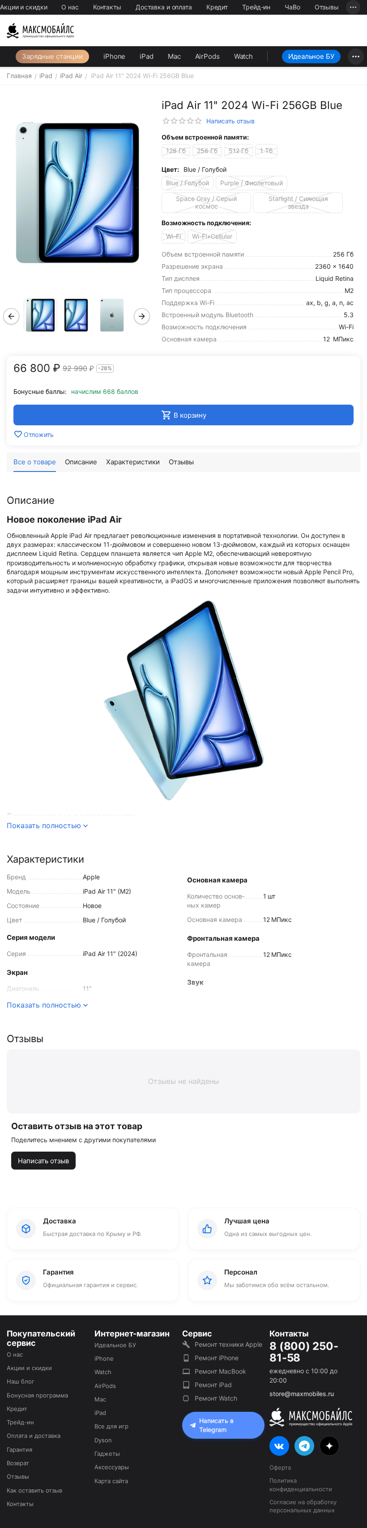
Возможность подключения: (206, 223)
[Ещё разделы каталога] (356, 56)
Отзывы (327, 7)
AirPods (207, 56)
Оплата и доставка (33, 1435)
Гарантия (19, 1449)
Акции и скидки (23, 7)
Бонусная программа (37, 1395)
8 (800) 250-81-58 (303, 1352)
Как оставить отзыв (34, 1490)
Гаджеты (107, 1453)
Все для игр (111, 1426)
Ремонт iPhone (217, 1358)
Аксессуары (111, 1467)
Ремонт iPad (213, 1384)
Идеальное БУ (311, 56)
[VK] (279, 1446)
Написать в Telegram (216, 1425)
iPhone (114, 56)
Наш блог (20, 1381)
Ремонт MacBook (220, 1371)
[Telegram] (304, 1446)
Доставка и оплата (164, 7)
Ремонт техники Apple (228, 1344)
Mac (174, 56)
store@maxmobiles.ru (301, 1393)
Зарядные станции (52, 56)
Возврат (18, 1463)
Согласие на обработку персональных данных (303, 1506)
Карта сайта (111, 1480)
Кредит (217, 7)
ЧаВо (292, 7)
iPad (147, 56)
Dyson (103, 1440)
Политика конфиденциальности (300, 1484)
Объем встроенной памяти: (205, 137)
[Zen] (329, 1446)
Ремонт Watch (216, 1398)
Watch (243, 56)
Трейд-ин (256, 7)
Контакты (107, 7)
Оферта (280, 1467)
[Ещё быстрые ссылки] (353, 7)
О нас (69, 7)
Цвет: (170, 169)
